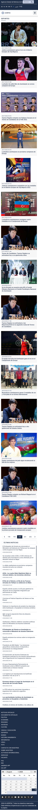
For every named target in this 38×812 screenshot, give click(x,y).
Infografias (5, 740)
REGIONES (4, 722)
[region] (20, 625)
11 (10, 784)
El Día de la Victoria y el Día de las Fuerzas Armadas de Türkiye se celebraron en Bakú (17, 582)
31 (5, 792)
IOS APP (3, 768)
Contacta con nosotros (10, 748)
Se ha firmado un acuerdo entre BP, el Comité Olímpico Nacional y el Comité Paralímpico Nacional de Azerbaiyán (19, 289)
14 (25, 784)
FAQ (2, 761)
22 (30, 787)
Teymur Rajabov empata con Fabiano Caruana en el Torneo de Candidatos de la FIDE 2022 (19, 118)
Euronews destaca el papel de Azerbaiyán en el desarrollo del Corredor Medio (18, 682)
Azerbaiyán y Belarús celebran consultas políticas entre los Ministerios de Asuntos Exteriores (19, 622)
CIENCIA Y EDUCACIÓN (8, 730)
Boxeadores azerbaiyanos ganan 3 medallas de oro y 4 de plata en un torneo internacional (19, 393)
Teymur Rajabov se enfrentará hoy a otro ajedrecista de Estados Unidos (15, 427)
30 (35, 790)
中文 (20, 6)
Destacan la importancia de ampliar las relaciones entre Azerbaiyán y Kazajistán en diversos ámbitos (19, 607)
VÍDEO (3, 742)
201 (25, 537)
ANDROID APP (5, 765)
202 (30, 537)
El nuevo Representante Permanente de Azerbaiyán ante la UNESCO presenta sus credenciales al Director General (16, 666)
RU (4, 6)
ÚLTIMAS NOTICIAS (11, 543)
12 (16, 784)
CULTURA (4, 727)
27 (21, 790)
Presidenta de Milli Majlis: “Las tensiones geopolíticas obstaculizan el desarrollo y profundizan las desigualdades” (16, 646)
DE (9, 6)
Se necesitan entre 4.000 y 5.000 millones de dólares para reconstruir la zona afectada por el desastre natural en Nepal (18, 557)
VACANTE (4, 757)
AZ (2, 6)
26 (16, 790)
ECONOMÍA (4, 720)
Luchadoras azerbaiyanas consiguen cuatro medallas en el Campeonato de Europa (16, 220)
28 (25, 790)
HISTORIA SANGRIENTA (8, 737)
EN (6, 6)
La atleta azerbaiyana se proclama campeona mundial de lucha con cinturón (17, 566)
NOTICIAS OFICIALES (7, 712)
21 (25, 787)
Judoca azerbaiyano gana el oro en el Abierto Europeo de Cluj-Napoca (17, 51)
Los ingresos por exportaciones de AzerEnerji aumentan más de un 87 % (17, 674)
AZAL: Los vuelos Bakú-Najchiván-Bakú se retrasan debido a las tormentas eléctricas (17, 574)
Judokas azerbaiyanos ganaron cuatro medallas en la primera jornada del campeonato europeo (19, 529)
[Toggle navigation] (34, 13)
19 (16, 787)
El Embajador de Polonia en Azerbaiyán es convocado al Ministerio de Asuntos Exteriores (18, 630)
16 (35, 784)
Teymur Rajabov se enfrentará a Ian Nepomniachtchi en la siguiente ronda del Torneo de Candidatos (18, 324)
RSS (2, 763)
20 (21, 787)
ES (13, 6)
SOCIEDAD (4, 724)
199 (14, 537)
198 (9, 537)
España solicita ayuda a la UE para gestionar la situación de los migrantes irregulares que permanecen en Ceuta (18, 590)
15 (30, 784)
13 (21, 784)
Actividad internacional (10, 753)
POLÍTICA (4, 717)
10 (5, 784)
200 (19, 537)
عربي (16, 6)
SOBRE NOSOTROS (7, 750)
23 (35, 787)
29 (30, 790)
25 (10, 790)
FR (11, 6)
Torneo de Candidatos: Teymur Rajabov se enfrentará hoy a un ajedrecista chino (16, 254)
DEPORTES (4, 732)
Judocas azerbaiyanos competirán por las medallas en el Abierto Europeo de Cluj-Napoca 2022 (19, 186)
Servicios (4, 755)
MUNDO (3, 735)
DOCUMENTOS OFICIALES (9, 715)
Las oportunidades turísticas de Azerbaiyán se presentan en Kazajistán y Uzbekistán (18, 698)
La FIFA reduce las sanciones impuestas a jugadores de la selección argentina (16, 690)
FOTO (3, 745)
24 (5, 790)
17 (5, 787)
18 (10, 787)
